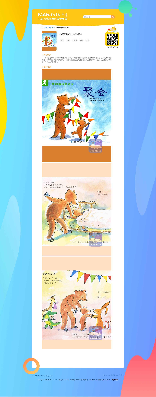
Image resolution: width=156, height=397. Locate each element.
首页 (45, 28)
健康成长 (51, 28)
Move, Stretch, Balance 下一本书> (114, 375)
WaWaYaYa (54, 380)
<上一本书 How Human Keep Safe (42, 376)
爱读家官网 (115, 380)
